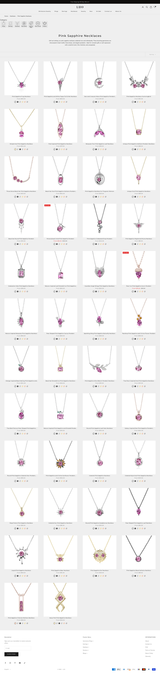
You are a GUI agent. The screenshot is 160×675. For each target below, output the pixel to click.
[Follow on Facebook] (5, 663)
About (147, 641)
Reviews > (86, 650)
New (91, 11)
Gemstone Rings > (88, 641)
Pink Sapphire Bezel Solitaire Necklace (139, 570)
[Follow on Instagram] (10, 663)
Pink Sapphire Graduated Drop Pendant (99, 238)
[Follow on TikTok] (25, 663)
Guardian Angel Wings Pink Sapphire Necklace (99, 286)
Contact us (108, 11)
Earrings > (86, 644)
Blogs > (85, 653)
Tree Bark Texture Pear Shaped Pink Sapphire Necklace (21, 428)
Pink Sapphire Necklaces (24, 16)
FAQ (146, 647)
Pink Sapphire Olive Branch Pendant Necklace (99, 381)
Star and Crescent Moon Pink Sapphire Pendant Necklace (99, 96)
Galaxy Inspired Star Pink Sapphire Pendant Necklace (139, 428)
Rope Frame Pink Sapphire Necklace (21, 523)
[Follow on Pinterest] (15, 663)
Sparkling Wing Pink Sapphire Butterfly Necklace (99, 333)
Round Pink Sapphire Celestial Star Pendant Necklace (21, 476)
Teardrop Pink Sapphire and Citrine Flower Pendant (138, 333)
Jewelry (83, 11)
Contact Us (148, 644)
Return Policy (149, 653)
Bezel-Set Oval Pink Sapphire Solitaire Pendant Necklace (60, 191)
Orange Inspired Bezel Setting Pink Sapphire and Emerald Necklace (21, 381)
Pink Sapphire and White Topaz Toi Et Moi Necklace (60, 96)
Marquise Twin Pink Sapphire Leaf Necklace (99, 144)
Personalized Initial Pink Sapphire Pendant (60, 238)
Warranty (148, 656)
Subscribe (11, 654)
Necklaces (74, 11)
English (6, 669)
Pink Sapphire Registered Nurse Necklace (139, 238)
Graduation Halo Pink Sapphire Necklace (21, 286)
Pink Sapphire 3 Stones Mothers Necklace (21, 618)
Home (6, 16)
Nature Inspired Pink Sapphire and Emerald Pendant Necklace (60, 428)
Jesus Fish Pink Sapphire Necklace (60, 618)
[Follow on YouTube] (20, 663)
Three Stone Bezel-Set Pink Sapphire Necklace (21, 191)
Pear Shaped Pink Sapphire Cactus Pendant (60, 333)
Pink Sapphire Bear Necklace (60, 570)
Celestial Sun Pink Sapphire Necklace (60, 523)
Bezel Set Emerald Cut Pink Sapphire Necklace (60, 381)
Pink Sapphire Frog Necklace (21, 96)
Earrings (64, 11)
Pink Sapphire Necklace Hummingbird (139, 96)
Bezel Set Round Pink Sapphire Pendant (21, 238)
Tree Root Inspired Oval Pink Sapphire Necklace (139, 381)
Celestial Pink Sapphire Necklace (99, 475)
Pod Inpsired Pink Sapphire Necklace (60, 144)
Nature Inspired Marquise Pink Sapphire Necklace (21, 333)
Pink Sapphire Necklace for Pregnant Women (99, 191)
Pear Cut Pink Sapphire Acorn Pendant (138, 286)
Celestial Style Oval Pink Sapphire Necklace (138, 475)
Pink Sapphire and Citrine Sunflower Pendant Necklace (60, 476)
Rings (56, 11)
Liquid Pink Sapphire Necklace (21, 570)
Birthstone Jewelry (45, 11)
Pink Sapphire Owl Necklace (100, 570)
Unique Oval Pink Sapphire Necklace (138, 191)
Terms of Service (150, 650)
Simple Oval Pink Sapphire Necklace (21, 144)
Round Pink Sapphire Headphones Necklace (100, 523)
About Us (118, 11)
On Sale (98, 11)
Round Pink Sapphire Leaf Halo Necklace (99, 428)
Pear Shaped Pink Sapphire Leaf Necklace (139, 523)
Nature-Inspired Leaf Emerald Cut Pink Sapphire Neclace (60, 286)
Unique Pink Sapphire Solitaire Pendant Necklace (138, 144)
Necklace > (86, 647)
